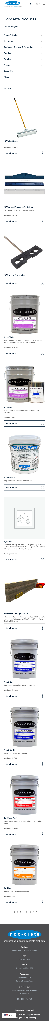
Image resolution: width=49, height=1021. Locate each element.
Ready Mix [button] (8, 71)
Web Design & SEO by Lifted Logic (24, 1018)
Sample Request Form (24, 981)
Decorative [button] (8, 41)
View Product (11, 153)
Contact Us (24, 994)
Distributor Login (24, 978)
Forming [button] (7, 59)
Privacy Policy (19, 1010)
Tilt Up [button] (6, 77)
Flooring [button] (7, 53)
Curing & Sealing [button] (11, 35)
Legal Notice (30, 1010)
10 (30, 912)
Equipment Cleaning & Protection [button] (18, 47)
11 (33, 912)
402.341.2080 (24, 959)
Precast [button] (7, 65)
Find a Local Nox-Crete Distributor (24, 990)
